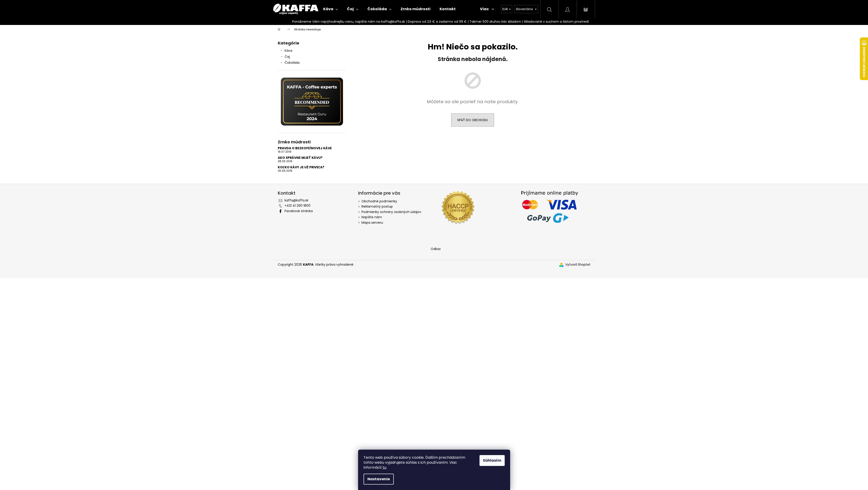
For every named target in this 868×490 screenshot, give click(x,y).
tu (384, 467)
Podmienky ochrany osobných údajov (391, 212)
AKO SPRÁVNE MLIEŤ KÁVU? (300, 157)
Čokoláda (292, 62)
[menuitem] (330, 9)
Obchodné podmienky (379, 201)
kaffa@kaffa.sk (296, 200)
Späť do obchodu (472, 120)
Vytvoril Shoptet (577, 264)
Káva (288, 50)
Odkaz (436, 249)
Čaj (287, 56)
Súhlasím (492, 460)
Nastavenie (378, 479)
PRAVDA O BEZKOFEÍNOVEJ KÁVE (305, 148)
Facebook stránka (299, 211)
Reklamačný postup (377, 206)
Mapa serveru (372, 222)
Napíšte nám (371, 217)
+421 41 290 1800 (297, 205)
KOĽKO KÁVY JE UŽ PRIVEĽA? (301, 167)
